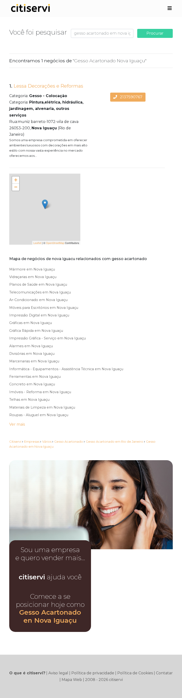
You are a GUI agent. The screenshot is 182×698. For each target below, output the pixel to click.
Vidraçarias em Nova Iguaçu (32, 277)
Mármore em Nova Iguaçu (32, 269)
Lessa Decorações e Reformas (48, 86)
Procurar (155, 33)
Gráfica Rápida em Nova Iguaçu (36, 331)
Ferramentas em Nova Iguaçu (35, 376)
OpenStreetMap (55, 243)
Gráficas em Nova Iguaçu (30, 323)
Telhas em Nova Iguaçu (29, 399)
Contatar (164, 673)
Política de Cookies (135, 673)
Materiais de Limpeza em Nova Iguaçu (42, 407)
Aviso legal (58, 673)
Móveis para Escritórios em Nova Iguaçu (43, 308)
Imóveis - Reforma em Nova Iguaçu (40, 392)
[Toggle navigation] (169, 8)
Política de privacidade (92, 673)
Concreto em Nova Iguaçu (32, 384)
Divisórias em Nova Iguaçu (32, 353)
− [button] (15, 187)
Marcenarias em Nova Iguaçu (34, 361)
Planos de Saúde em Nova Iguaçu (38, 284)
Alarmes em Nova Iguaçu (31, 346)
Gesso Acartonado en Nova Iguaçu (50, 616)
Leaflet (37, 243)
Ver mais (17, 424)
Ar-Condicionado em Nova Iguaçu (38, 300)
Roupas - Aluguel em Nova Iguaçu (38, 415)
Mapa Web (72, 679)
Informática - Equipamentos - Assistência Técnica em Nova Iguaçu (66, 369)
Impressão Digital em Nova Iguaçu (39, 315)
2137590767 (130, 97)
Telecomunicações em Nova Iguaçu (40, 292)
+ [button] (15, 180)
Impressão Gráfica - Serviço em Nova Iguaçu (47, 338)
